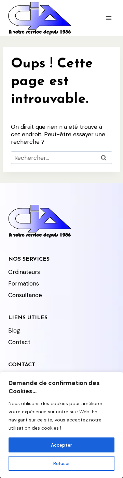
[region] (61, 425)
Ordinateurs (24, 272)
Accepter (61, 445)
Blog (14, 330)
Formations (23, 283)
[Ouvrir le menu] (108, 18)
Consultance (25, 295)
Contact (19, 342)
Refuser (61, 463)
